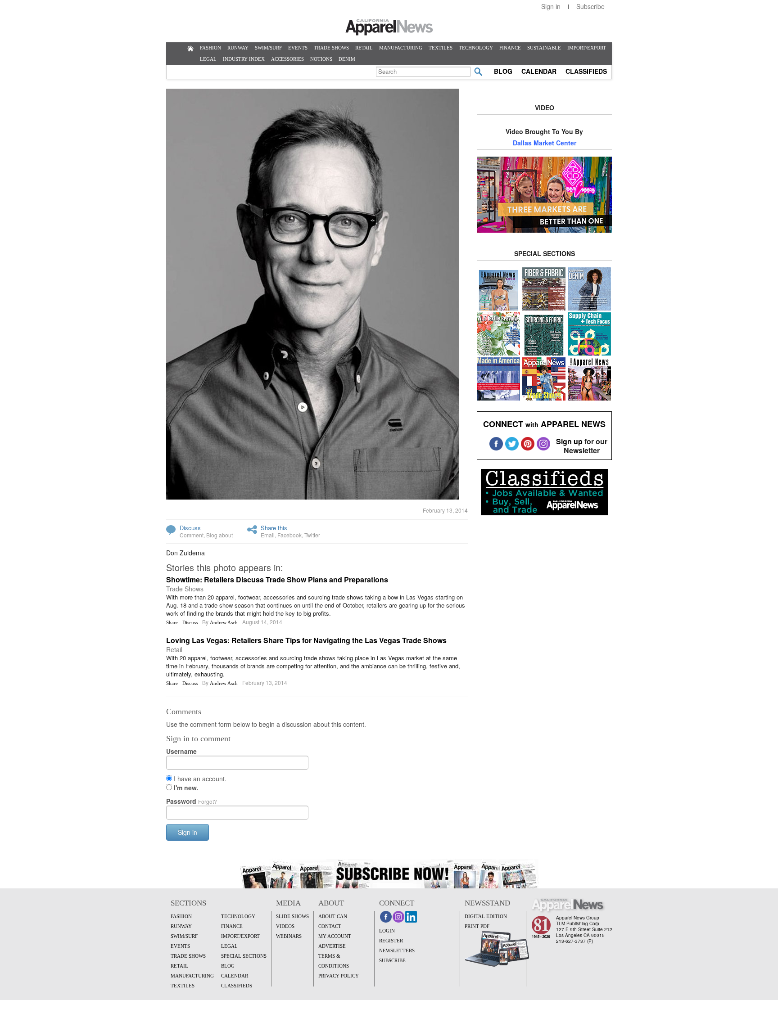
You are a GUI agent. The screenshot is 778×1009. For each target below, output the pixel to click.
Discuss (190, 527)
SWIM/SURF (268, 47)
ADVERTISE (332, 946)
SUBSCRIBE (392, 960)
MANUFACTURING (400, 47)
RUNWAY (238, 47)
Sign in (551, 6)
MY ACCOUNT (334, 936)
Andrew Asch (224, 622)
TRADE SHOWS (331, 47)
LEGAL (208, 59)
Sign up (569, 441)
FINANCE (510, 47)
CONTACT (329, 926)
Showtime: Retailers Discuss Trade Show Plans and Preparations (277, 579)
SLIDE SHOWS (292, 916)
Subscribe (590, 6)
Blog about (219, 535)
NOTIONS (321, 59)
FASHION (210, 47)
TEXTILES (440, 47)
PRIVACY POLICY (338, 975)
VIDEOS (285, 926)
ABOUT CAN (332, 916)
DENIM (347, 59)
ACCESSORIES (287, 59)
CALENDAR (538, 71)
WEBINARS (289, 936)
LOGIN (387, 930)
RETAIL (364, 47)
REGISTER (391, 940)
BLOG (503, 71)
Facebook (289, 535)
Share (172, 622)
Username (181, 751)
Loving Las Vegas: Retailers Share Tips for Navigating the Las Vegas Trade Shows (306, 640)
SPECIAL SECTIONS (244, 956)
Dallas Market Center (544, 142)
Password (191, 801)
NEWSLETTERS (397, 950)
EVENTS (298, 47)
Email (268, 535)
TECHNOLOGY (476, 47)
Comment (192, 535)
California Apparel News (389, 27)
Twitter (312, 535)
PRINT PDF (477, 926)
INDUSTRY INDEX (244, 59)
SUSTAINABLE (544, 47)
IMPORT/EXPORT (586, 47)
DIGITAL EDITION (486, 916)
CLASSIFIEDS (586, 71)
